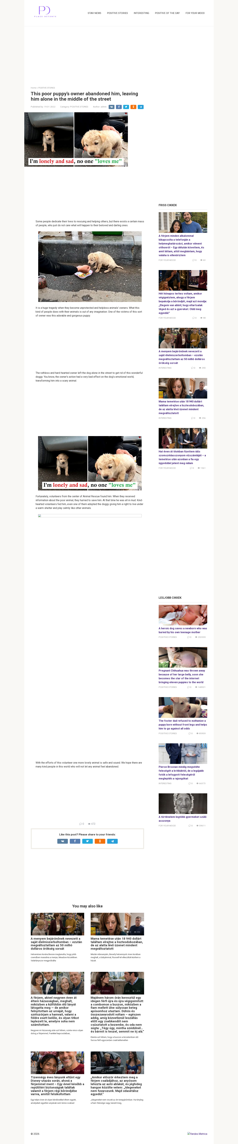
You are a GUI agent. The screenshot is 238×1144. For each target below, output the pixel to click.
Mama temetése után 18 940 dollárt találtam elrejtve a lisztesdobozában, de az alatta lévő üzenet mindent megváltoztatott (117, 944)
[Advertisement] (119, 54)
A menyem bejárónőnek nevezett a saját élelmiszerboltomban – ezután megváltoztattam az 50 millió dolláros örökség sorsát (56, 944)
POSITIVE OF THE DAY (167, 13)
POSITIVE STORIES (117, 13)
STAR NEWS (94, 13)
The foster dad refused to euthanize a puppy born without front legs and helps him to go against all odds (183, 724)
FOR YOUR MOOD (195, 13)
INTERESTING (141, 13)
